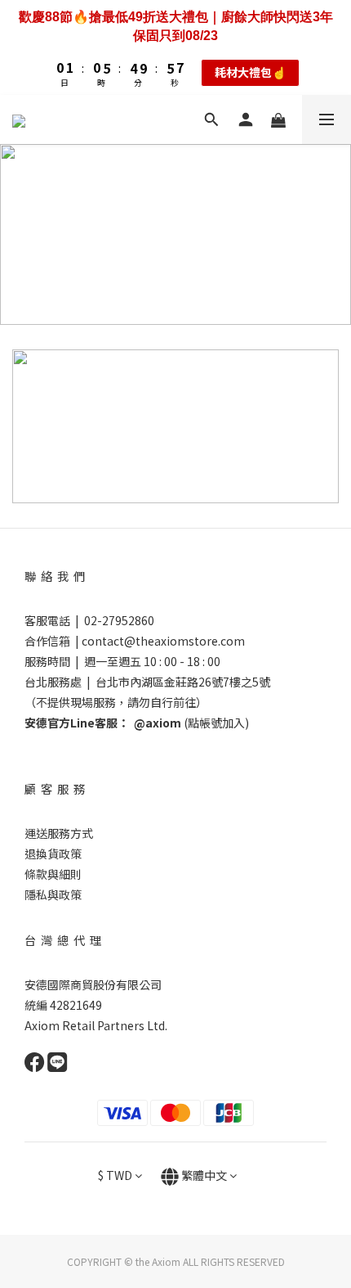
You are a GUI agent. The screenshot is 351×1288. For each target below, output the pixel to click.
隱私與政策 (53, 894)
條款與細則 (53, 874)
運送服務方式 (58, 833)
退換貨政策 (53, 853)
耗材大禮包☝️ (250, 72)
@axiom (157, 722)
